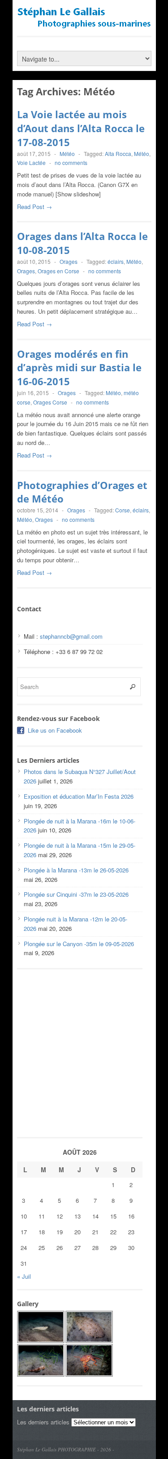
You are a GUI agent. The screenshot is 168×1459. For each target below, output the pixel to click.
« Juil (24, 1276)
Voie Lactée (31, 162)
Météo (67, 153)
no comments (71, 162)
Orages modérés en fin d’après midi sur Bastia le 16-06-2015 (79, 367)
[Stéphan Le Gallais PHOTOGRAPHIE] (84, 25)
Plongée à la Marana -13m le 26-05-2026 (76, 870)
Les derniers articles (43, 1422)
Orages (69, 261)
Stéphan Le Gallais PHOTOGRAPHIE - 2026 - (65, 1449)
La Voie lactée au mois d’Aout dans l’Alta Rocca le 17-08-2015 (81, 128)
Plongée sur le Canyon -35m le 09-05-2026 (79, 943)
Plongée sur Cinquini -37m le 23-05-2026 (76, 894)
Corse (122, 510)
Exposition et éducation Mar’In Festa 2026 (79, 796)
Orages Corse (50, 402)
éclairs (116, 261)
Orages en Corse (58, 271)
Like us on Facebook (55, 730)
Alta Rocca (118, 153)
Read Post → (34, 206)
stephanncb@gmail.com (71, 636)
